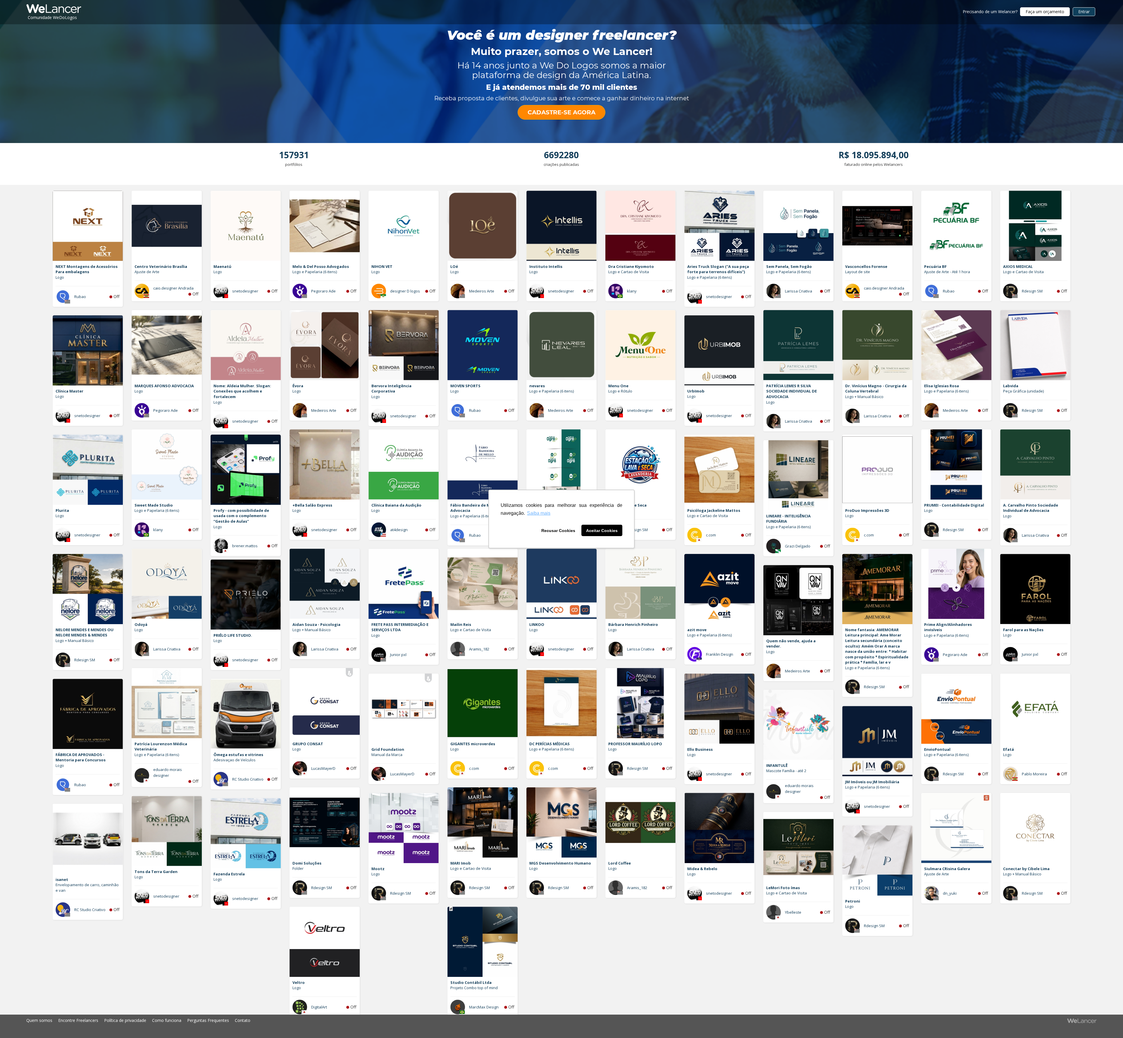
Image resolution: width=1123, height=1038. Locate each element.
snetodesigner (245, 291)
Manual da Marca (386, 754)
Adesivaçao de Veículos (234, 759)
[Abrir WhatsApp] (14, 1023)
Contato (242, 1020)
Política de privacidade (125, 1020)
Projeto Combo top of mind (474, 987)
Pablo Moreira (1034, 774)
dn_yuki (950, 893)
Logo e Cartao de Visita (628, 271)
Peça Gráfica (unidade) (1023, 391)
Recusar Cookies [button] (558, 530)
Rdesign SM (1032, 291)
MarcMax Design (484, 1007)
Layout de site (857, 271)
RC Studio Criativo (247, 779)
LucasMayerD (323, 768)
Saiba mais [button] (538, 513)
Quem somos (39, 1020)
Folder (298, 868)
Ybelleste (793, 912)
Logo (60, 277)
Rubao (80, 296)
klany (632, 291)
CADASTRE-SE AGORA (561, 112)
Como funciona (166, 1020)
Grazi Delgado (797, 546)
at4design (399, 529)
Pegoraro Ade (323, 291)
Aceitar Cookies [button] (602, 530)
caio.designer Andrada (173, 288)
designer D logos (405, 291)
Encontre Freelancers (78, 1020)
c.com (711, 535)
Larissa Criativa (798, 291)
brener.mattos (245, 545)
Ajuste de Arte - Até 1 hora (947, 271)
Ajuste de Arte (147, 271)
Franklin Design (719, 654)
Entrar (1084, 11)
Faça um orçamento (1045, 11)
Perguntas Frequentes (208, 1020)
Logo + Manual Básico (864, 396)
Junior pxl (398, 654)
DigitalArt (319, 1007)
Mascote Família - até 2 (786, 770)
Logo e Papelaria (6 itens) (314, 271)
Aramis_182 (479, 649)
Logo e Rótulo (620, 391)
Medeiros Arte (481, 291)
